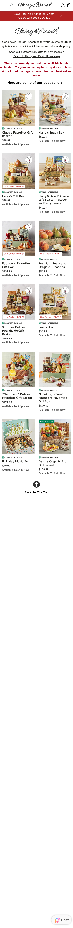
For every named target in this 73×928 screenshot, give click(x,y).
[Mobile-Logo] (35, 5)
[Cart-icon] (69, 5)
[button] (36, 16)
